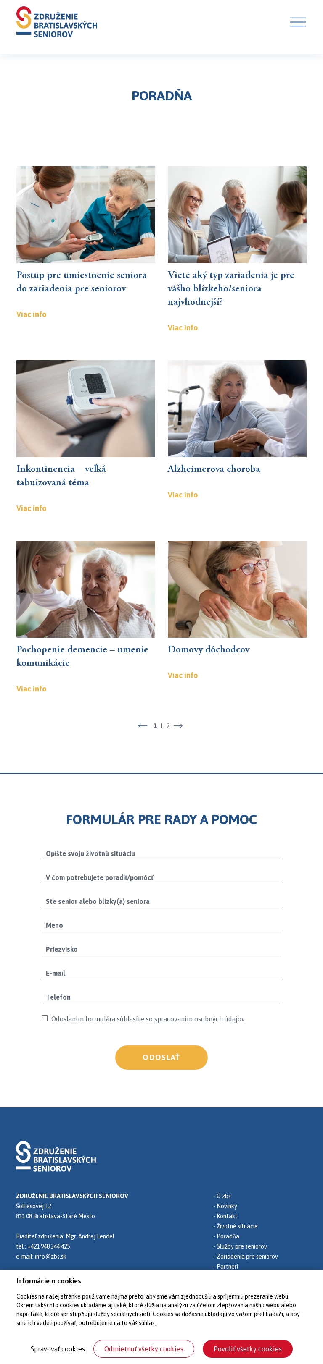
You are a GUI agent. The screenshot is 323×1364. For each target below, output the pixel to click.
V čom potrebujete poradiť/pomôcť (99, 877)
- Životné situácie (235, 1226)
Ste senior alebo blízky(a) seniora (98, 901)
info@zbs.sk (50, 1256)
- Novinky (225, 1206)
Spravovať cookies (58, 1349)
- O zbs (222, 1196)
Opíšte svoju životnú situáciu (90, 853)
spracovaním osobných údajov (199, 1019)
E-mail (55, 973)
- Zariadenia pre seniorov (245, 1256)
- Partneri (225, 1266)
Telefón (58, 997)
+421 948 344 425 (48, 1246)
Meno (54, 925)
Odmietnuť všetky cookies (143, 1349)
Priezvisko (62, 949)
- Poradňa (226, 1236)
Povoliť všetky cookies (248, 1349)
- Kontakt (225, 1216)
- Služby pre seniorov (240, 1246)
